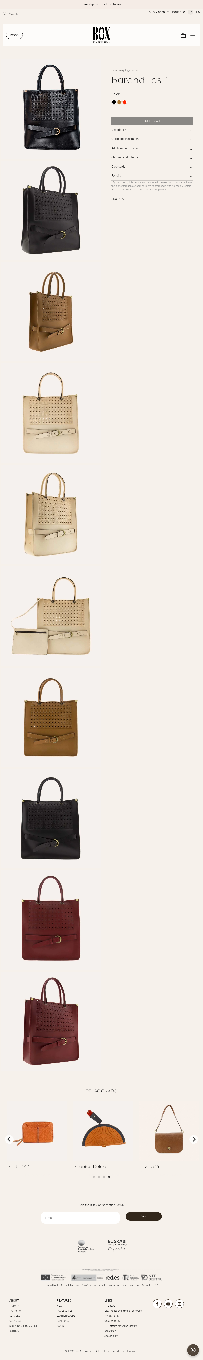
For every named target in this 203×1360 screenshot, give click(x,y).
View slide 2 (99, 1177)
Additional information (125, 148)
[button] (193, 1350)
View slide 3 (104, 1177)
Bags (127, 70)
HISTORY (14, 1305)
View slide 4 (109, 1177)
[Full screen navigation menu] (192, 35)
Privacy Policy (111, 1315)
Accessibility (111, 1336)
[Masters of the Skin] (101, 35)
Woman (118, 70)
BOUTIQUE (14, 1331)
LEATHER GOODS (66, 1315)
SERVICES (14, 1315)
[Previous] (9, 1139)
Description (118, 130)
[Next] (193, 1139)
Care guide (118, 166)
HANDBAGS (63, 1321)
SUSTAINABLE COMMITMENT (25, 1326)
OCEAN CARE (16, 1321)
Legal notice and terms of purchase (123, 1310)
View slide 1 (94, 1177)
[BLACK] (113, 102)
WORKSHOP (15, 1310)
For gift (116, 175)
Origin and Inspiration (125, 139)
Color (115, 94)
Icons (134, 70)
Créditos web (128, 1351)
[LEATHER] (119, 102)
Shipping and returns (124, 157)
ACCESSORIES (64, 1310)
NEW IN (61, 1305)
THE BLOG (109, 1305)
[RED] (124, 102)
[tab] (152, 130)
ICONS (60, 1326)
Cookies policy (112, 1321)
